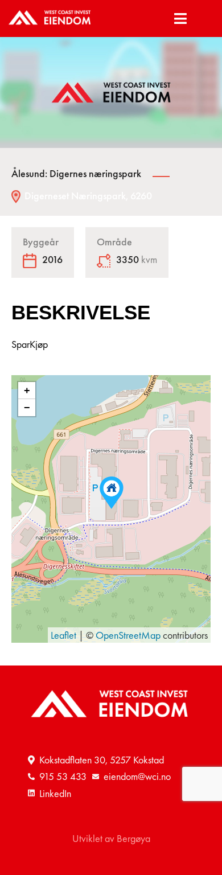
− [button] (27, 407)
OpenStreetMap (128, 635)
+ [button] (27, 390)
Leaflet (63, 635)
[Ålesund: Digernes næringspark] (112, 492)
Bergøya (133, 838)
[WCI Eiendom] (50, 18)
